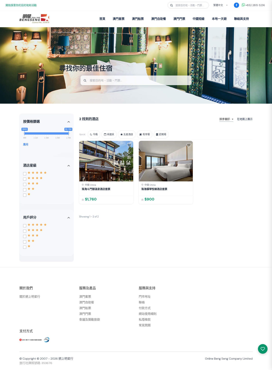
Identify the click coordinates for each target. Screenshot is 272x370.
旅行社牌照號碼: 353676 (35, 363)
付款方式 (145, 308)
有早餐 (146, 134)
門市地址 (145, 297)
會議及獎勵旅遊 (89, 320)
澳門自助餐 (158, 19)
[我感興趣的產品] (263, 349)
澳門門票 (179, 19)
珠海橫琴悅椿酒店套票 (154, 189)
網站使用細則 (148, 314)
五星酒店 (128, 134)
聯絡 (142, 302)
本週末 (110, 134)
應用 (25, 144)
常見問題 (145, 325)
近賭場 (162, 134)
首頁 (102, 19)
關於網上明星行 (29, 297)
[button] (129, 145)
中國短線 (198, 19)
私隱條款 (145, 320)
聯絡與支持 (241, 19)
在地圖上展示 (245, 119)
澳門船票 (138, 19)
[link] (106, 172)
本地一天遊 (219, 19)
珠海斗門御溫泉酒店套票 (96, 189)
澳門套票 (119, 19)
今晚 (95, 134)
